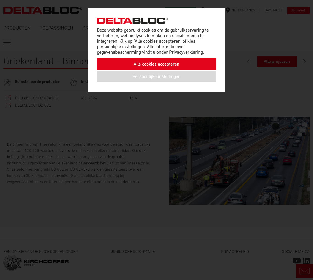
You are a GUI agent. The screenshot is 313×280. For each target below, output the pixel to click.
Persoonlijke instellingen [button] (156, 76)
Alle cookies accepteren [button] (156, 64)
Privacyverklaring (186, 52)
